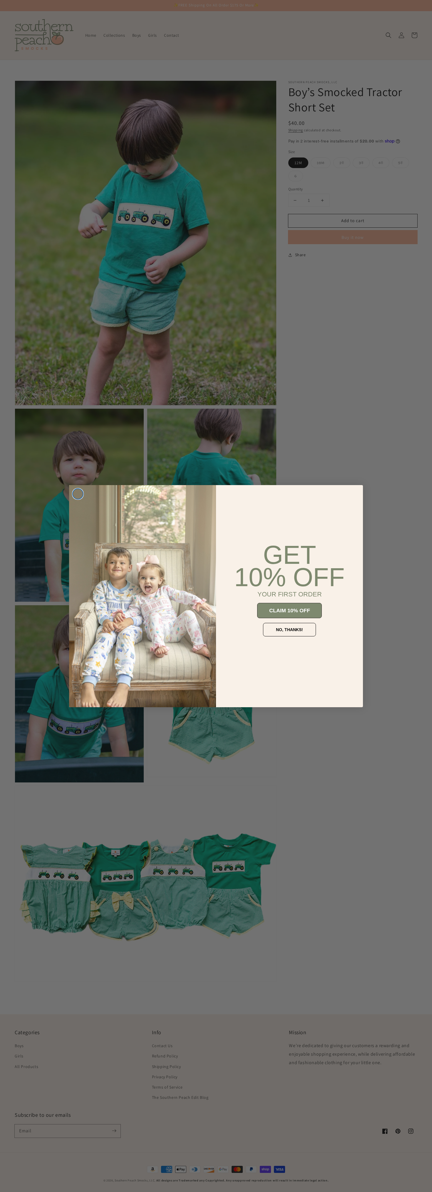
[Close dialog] (78, 494)
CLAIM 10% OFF (289, 610)
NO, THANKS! (289, 629)
